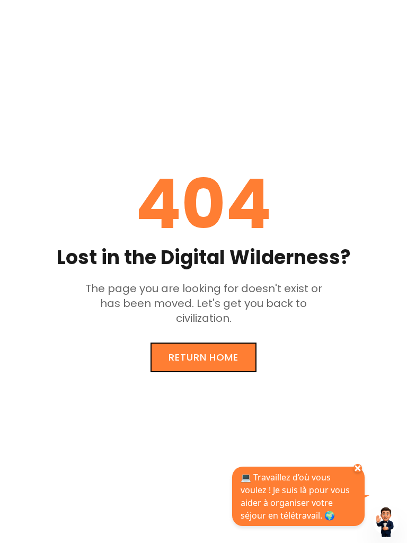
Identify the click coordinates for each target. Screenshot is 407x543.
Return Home (203, 357)
